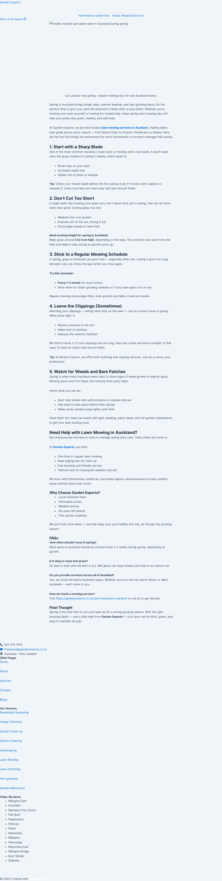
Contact (5, 690)
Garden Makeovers (12, 788)
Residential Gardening (14, 712)
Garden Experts (10, 2)
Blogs (125, 15)
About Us (92, 15)
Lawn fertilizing (10, 769)
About (4, 671)
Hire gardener (9, 778)
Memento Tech (39, 878)
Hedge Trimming (11, 722)
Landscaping (8, 750)
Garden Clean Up (11, 731)
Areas (116, 15)
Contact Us (136, 15)
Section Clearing (11, 740)
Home (82, 15)
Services (104, 15)
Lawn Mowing (9, 759)
